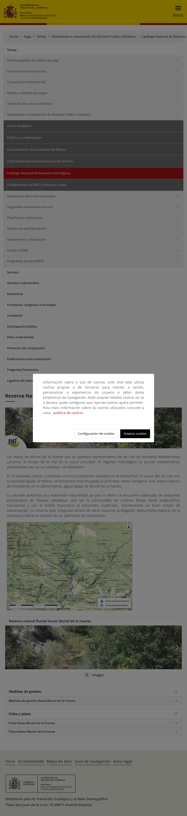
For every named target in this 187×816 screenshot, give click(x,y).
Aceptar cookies (135, 433)
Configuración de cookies (96, 433)
